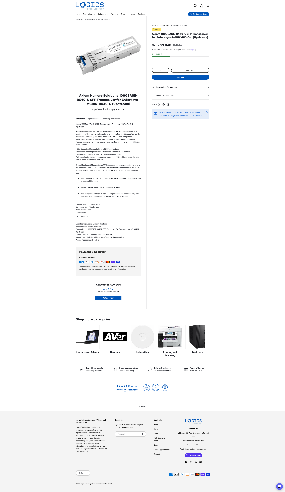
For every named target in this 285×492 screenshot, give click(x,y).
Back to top (143, 407)
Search (156, 429)
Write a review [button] (108, 298)
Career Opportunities (162, 449)
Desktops (197, 352)
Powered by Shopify (106, 484)
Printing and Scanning (170, 354)
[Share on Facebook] (163, 104)
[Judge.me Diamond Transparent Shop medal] (146, 387)
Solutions (102, 14)
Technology (88, 14)
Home (78, 14)
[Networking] (142, 337)
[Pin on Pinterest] (168, 104)
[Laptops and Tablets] (87, 337)
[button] (208, 5)
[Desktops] (197, 337)
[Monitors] (115, 337)
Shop (123, 14)
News (133, 14)
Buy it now (180, 77)
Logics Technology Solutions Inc (90, 484)
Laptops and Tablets (87, 352)
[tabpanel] (108, 182)
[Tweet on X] (159, 104)
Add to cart (190, 70)
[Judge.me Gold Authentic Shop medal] (155, 387)
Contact (141, 14)
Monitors (115, 352)
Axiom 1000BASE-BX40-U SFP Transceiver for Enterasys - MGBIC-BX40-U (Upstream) (98, 19)
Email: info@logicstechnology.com (193, 449)
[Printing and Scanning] (170, 337)
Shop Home (79, 19)
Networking (142, 352)
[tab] (80, 118)
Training (114, 14)
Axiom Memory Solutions (160, 25)
